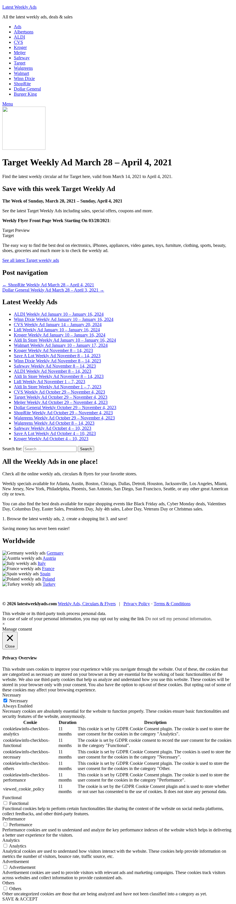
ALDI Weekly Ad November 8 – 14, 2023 (52, 371)
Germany (55, 553)
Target (19, 62)
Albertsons (23, 31)
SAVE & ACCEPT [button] (20, 899)
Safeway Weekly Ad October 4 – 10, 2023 (52, 428)
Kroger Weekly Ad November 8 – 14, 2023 (53, 350)
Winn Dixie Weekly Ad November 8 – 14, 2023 (57, 360)
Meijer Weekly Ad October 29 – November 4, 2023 (61, 402)
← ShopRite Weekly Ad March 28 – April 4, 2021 (48, 284)
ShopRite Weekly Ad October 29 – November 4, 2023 (63, 412)
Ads (17, 26)
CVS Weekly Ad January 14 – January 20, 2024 (58, 324)
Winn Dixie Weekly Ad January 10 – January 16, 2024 (63, 319)
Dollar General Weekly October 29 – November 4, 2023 (65, 407)
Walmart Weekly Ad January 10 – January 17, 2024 (61, 345)
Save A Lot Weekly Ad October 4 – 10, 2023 (55, 433)
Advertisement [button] (15, 861)
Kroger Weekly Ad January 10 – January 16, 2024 (59, 334)
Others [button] (8, 882)
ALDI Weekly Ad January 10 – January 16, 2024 (59, 314)
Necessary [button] (11, 695)
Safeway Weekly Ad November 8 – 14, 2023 (55, 366)
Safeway (22, 57)
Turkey (49, 584)
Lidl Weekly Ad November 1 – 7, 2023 (49, 381)
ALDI (19, 37)
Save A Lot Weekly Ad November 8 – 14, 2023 (57, 355)
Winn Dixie (24, 78)
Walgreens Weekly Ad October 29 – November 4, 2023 (64, 417)
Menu (7, 103)
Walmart (21, 73)
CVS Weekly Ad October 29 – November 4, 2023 (59, 391)
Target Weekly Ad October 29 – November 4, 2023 (60, 397)
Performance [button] (13, 818)
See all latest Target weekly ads (30, 260)
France (48, 568)
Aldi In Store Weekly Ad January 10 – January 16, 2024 (65, 340)
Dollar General (27, 88)
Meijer (20, 52)
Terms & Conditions (172, 603)
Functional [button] (12, 797)
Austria (49, 558)
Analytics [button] (11, 840)
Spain (45, 573)
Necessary (18, 700)
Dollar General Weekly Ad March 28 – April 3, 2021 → (53, 290)
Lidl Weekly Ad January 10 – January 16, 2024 (57, 329)
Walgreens (23, 68)
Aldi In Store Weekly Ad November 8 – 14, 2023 (59, 376)
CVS (18, 42)
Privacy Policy (136, 603)
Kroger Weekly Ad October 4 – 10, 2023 (51, 438)
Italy (42, 563)
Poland (48, 578)
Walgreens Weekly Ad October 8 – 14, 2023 (54, 423)
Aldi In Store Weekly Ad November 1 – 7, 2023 (57, 386)
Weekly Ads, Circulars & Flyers (87, 603)
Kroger (20, 47)
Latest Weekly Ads (19, 7)
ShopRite (22, 83)
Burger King (25, 94)
